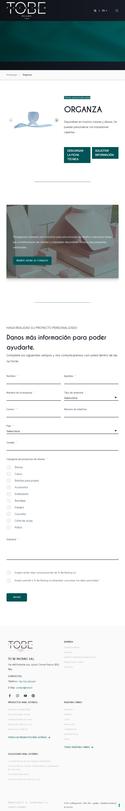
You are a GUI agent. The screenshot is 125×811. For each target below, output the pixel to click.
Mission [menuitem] (68, 652)
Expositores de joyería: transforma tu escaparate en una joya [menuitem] (33, 768)
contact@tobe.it (24, 687)
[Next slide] (57, 120)
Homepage (12, 74)
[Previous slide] (11, 120)
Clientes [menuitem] (68, 667)
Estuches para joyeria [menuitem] (19, 715)
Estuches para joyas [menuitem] (18, 774)
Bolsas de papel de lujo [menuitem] (20, 724)
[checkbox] (62, 497)
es (103, 10)
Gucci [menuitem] (66, 739)
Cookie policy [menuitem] (36, 803)
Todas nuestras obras (77, 747)
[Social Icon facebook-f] (11, 695)
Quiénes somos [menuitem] (71, 648)
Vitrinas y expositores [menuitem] (19, 710)
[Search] (95, 10)
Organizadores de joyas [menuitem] (20, 720)
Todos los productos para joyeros (27, 737)
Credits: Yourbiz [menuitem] (17, 807)
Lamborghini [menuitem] (70, 729)
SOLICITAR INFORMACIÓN (104, 152)
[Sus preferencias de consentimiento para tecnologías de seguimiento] (119, 805)
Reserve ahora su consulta (32, 260)
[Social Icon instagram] (17, 695)
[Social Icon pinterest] (32, 695)
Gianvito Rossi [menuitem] (71, 734)
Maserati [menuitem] (68, 710)
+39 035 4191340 (27, 681)
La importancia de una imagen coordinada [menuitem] (29, 761)
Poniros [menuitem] (68, 715)
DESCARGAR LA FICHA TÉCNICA (75, 155)
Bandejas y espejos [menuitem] (18, 729)
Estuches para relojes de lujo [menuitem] (23, 779)
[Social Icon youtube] (25, 695)
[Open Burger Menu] (117, 10)
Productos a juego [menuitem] (73, 662)
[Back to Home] (26, 10)
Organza (27, 74)
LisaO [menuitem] (66, 720)
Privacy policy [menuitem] (16, 803)
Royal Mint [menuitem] (69, 724)
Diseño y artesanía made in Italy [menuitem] (80, 657)
